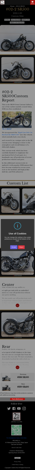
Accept (14, 247)
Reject (21, 247)
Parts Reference (17, 399)
